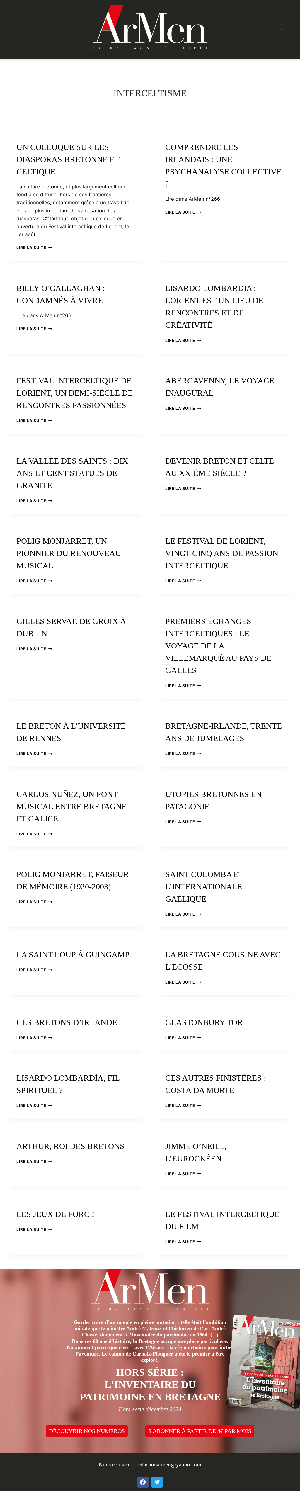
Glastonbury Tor (204, 1022)
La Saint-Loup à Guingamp (72, 954)
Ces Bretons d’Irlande (66, 1022)
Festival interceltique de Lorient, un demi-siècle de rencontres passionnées (74, 393)
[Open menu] (280, 29)
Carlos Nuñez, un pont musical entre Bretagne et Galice (71, 806)
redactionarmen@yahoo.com (169, 1464)
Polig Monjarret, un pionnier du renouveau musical (68, 553)
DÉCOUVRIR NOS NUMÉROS (87, 1431)
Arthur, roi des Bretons (70, 1146)
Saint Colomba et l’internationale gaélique (204, 886)
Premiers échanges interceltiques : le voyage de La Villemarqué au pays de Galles (218, 646)
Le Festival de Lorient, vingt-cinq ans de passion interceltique (221, 553)
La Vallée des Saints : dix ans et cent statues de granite (72, 473)
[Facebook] (143, 1482)
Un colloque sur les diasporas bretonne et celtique (67, 159)
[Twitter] (157, 1482)
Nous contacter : (118, 1464)
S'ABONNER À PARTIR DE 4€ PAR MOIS (199, 1431)
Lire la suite (34, 247)
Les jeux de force (55, 1214)
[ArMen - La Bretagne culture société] (150, 27)
